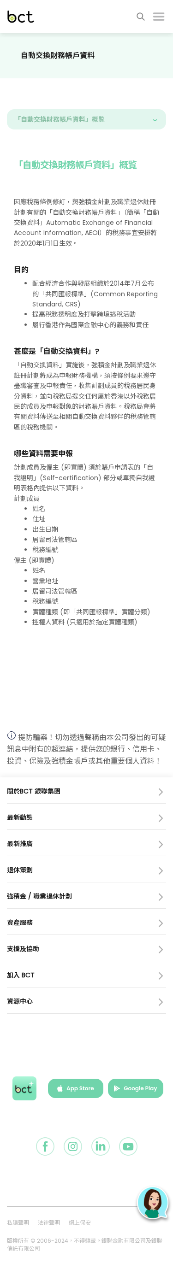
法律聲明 (49, 1223)
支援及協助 (23, 948)
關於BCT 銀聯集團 (33, 791)
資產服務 (20, 922)
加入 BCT (21, 975)
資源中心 (20, 1001)
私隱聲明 (18, 1223)
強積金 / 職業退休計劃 (39, 896)
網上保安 (80, 1223)
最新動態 (20, 817)
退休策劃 (20, 870)
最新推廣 (20, 843)
